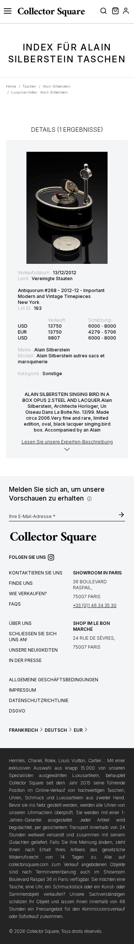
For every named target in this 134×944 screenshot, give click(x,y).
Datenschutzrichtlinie (38, 700)
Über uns (20, 623)
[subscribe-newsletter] (121, 515)
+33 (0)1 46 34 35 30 (95, 605)
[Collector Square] (49, 11)
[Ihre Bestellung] (115, 12)
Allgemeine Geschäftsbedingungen (53, 679)
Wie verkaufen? (28, 593)
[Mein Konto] (126, 12)
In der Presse (25, 660)
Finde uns (21, 583)
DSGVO (17, 711)
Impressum (22, 690)
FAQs (15, 604)
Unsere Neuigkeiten (33, 650)
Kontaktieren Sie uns (36, 573)
